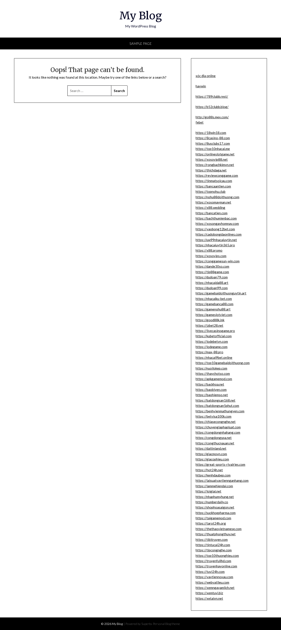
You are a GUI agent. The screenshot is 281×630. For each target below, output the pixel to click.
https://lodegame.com (211, 347)
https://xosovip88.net (212, 159)
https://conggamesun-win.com (218, 261)
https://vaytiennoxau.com (214, 577)
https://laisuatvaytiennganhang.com (222, 480)
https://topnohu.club (210, 191)
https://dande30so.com (212, 266)
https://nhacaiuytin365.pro (215, 245)
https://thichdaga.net (211, 170)
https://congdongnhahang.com (218, 432)
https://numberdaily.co (212, 502)
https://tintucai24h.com (213, 545)
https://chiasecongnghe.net (216, 422)
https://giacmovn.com (211, 454)
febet (200, 122)
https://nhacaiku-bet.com (214, 299)
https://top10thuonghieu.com (217, 556)
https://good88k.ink (210, 320)
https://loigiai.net (208, 491)
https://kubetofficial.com (214, 336)
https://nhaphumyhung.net (215, 497)
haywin (201, 86)
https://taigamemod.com (213, 518)
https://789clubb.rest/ (212, 96)
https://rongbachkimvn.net (215, 165)
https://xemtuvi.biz (209, 593)
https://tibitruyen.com (212, 540)
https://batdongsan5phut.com (217, 406)
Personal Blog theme (166, 624)
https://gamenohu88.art (213, 309)
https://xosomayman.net (213, 202)
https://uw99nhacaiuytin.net (216, 240)
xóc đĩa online (206, 76)
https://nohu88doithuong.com (217, 197)
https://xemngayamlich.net (215, 588)
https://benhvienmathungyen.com (220, 411)
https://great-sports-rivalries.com (220, 464)
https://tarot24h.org (211, 523)
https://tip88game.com (212, 272)
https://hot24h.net (209, 470)
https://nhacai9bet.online (214, 357)
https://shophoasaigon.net (215, 507)
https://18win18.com (211, 133)
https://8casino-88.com (213, 138)
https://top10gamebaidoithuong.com (223, 363)
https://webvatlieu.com (212, 582)
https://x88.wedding (210, 207)
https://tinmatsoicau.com (214, 181)
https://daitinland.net (211, 448)
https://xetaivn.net (209, 598)
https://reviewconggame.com (217, 175)
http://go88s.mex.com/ (212, 117)
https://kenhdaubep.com (213, 475)
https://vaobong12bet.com (215, 229)
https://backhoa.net (210, 384)
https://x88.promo (209, 250)
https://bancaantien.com (213, 186)
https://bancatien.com (211, 213)
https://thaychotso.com (213, 373)
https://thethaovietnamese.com (218, 529)
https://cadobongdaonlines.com (218, 234)
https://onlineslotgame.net (215, 154)
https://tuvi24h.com (210, 572)
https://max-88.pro (209, 352)
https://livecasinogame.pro (215, 331)
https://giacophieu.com (212, 459)
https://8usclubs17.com (213, 143)
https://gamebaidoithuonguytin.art (221, 293)
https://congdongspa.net (214, 438)
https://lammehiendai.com (214, 486)
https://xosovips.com (211, 256)
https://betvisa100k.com (213, 416)
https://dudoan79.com (212, 277)
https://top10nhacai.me (213, 149)
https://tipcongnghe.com (214, 550)
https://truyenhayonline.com (216, 566)
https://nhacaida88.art (212, 283)
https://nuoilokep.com (211, 368)
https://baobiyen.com (211, 390)
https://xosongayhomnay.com (217, 224)
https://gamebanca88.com (214, 304)
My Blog (140, 15)
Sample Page (141, 43)
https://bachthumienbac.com (216, 218)
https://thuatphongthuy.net (216, 534)
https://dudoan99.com (212, 288)
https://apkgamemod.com (214, 379)
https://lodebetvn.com (212, 341)
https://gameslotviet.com (214, 315)
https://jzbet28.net (209, 325)
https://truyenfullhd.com (213, 561)
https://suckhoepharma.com (216, 513)
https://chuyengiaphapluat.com (218, 427)
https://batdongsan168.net (215, 400)
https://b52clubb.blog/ (212, 107)
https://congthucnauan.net (215, 443)
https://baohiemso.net (212, 395)
